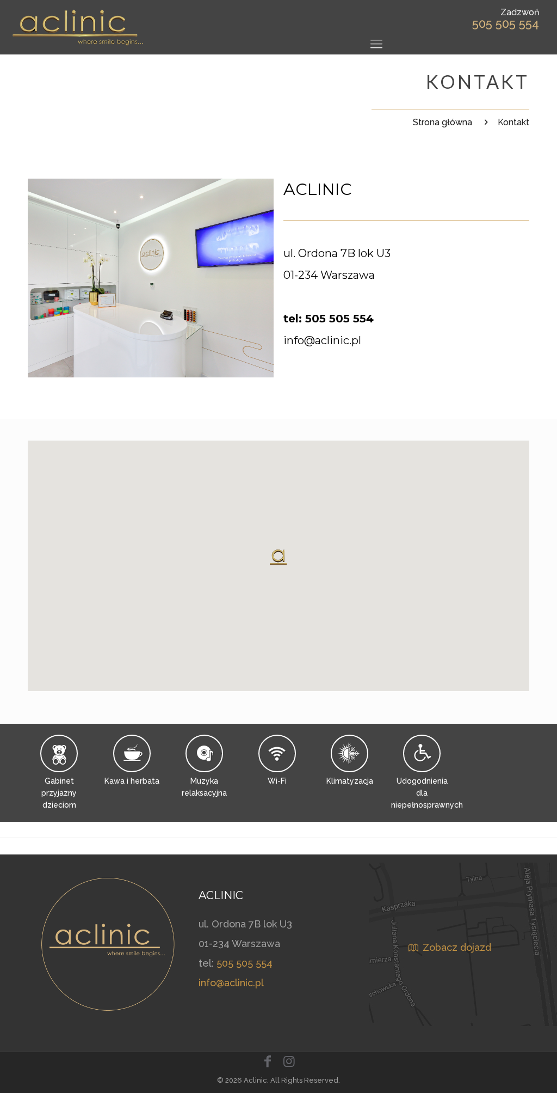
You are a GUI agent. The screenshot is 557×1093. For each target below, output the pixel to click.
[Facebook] (267, 1061)
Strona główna (442, 122)
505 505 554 (505, 23)
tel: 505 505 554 (328, 318)
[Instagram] (289, 1061)
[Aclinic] (78, 27)
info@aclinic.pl (322, 340)
